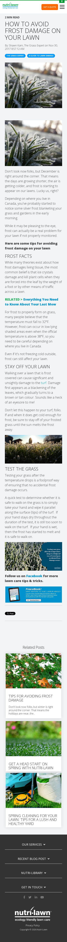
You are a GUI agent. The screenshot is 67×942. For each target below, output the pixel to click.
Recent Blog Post (32, 859)
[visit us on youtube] (42, 896)
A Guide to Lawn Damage (41, 55)
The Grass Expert (15, 55)
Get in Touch (31, 887)
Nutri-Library (32, 873)
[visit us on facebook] (24, 896)
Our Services (32, 844)
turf (43, 383)
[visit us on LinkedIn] (36, 896)
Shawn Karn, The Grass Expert (27, 45)
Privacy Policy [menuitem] (33, 925)
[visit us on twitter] (30, 896)
